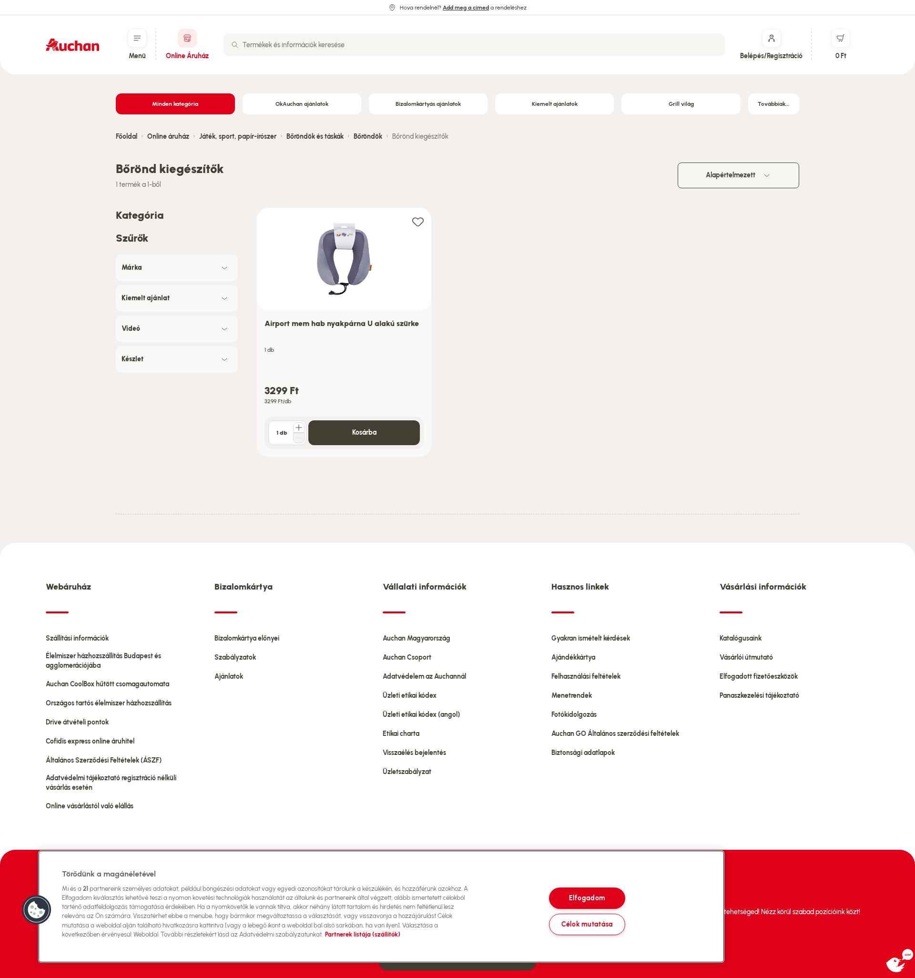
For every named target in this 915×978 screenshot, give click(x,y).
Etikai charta (401, 734)
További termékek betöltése (535, 486)
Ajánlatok (228, 676)
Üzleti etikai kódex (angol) (421, 715)
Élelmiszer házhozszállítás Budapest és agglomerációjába (103, 661)
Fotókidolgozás (574, 715)
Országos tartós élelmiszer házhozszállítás (109, 703)
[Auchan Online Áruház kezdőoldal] (72, 44)
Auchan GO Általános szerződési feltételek (615, 734)
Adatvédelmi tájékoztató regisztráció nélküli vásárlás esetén (111, 783)
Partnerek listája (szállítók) (362, 934)
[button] (36, 910)
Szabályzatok (235, 657)
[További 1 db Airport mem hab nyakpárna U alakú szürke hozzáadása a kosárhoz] (299, 427)
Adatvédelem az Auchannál (424, 676)
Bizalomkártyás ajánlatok (428, 104)
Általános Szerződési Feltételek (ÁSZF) (104, 760)
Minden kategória (175, 104)
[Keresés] (235, 44)
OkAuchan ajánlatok (301, 104)
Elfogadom (587, 898)
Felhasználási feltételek (585, 676)
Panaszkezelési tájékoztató (759, 696)
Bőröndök (368, 136)
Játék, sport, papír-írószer (237, 136)
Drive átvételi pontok (77, 722)
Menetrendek (571, 696)
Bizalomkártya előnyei (246, 638)
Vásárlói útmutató (746, 657)
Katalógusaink (741, 638)
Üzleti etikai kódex (410, 696)
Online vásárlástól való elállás (89, 806)
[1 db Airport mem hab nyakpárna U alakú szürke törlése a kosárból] (299, 438)
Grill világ (681, 104)
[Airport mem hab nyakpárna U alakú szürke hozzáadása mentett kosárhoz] (418, 221)
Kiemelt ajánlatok (555, 104)
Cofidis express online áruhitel (90, 741)
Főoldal (126, 136)
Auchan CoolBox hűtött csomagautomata (107, 684)
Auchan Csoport (407, 657)
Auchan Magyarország (416, 638)
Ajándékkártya (573, 657)
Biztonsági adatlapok (583, 753)
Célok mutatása (587, 924)
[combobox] (474, 44)
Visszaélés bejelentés (414, 753)
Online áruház (168, 136)
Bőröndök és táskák (315, 136)
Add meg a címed (466, 7)
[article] (344, 332)
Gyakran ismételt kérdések (590, 638)
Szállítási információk (77, 638)
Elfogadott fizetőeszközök (759, 676)
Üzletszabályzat (407, 772)
